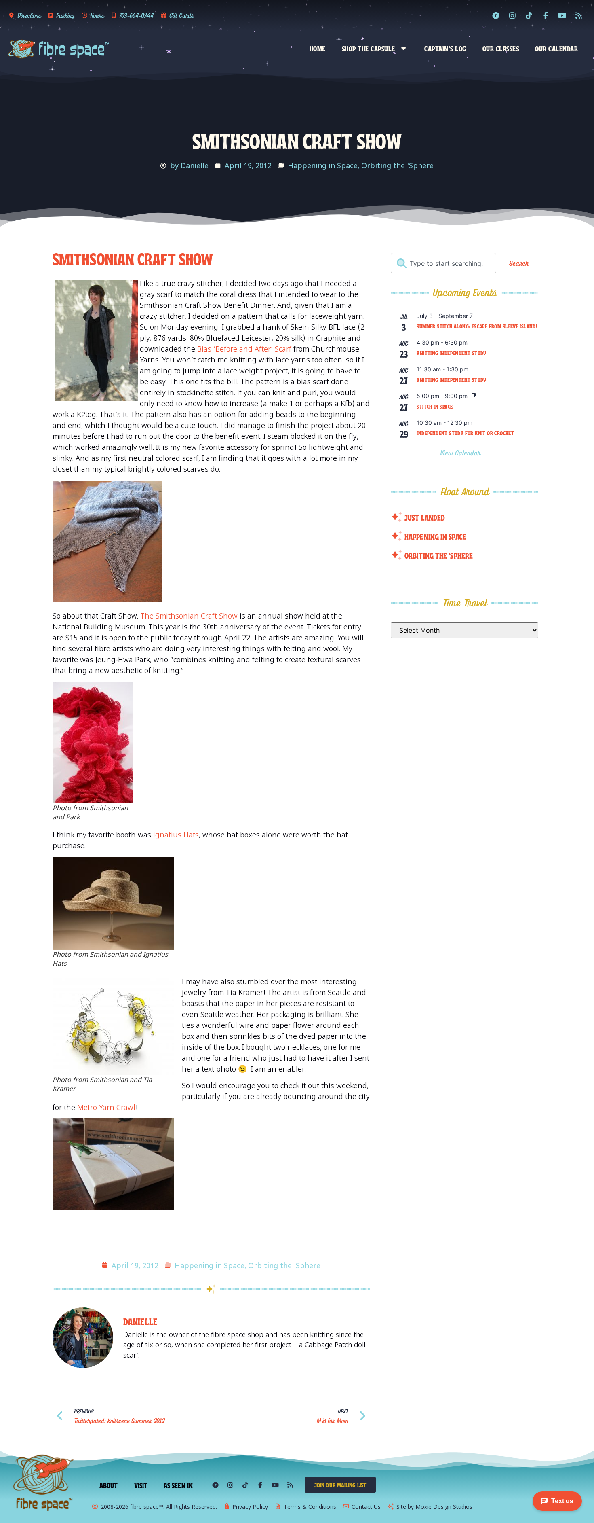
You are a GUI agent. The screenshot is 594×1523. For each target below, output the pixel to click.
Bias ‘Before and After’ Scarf (245, 349)
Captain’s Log (445, 48)
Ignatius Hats (176, 834)
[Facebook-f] (545, 15)
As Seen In (178, 1485)
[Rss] (578, 15)
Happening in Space (323, 165)
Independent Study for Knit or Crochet (465, 433)
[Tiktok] (529, 15)
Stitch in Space (435, 406)
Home (318, 48)
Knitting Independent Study (451, 353)
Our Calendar (556, 48)
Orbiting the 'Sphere (397, 165)
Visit (141, 1485)
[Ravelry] (496, 15)
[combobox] (443, 263)
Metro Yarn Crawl (106, 1107)
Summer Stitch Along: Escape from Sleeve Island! (477, 326)
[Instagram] (512, 15)
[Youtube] (562, 15)
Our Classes (500, 48)
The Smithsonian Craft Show (189, 616)
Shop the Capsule (368, 48)
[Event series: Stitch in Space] (473, 396)
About (108, 1485)
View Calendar (461, 453)
